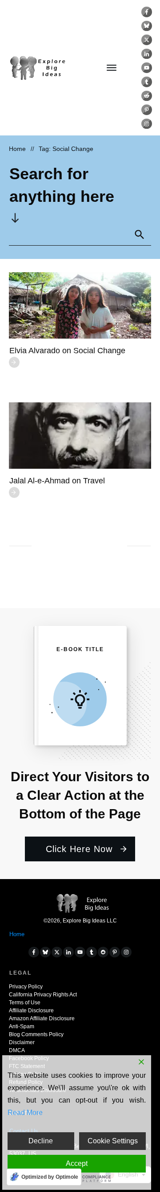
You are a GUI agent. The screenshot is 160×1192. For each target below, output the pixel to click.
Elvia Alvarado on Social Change (67, 350)
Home (16, 934)
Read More (25, 1112)
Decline (40, 1141)
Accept (77, 1163)
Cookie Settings (113, 1141)
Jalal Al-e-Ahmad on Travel (57, 480)
